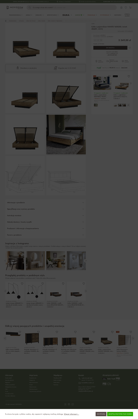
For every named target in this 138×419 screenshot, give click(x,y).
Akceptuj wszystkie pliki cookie (120, 414)
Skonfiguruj (101, 414)
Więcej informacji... (71, 414)
